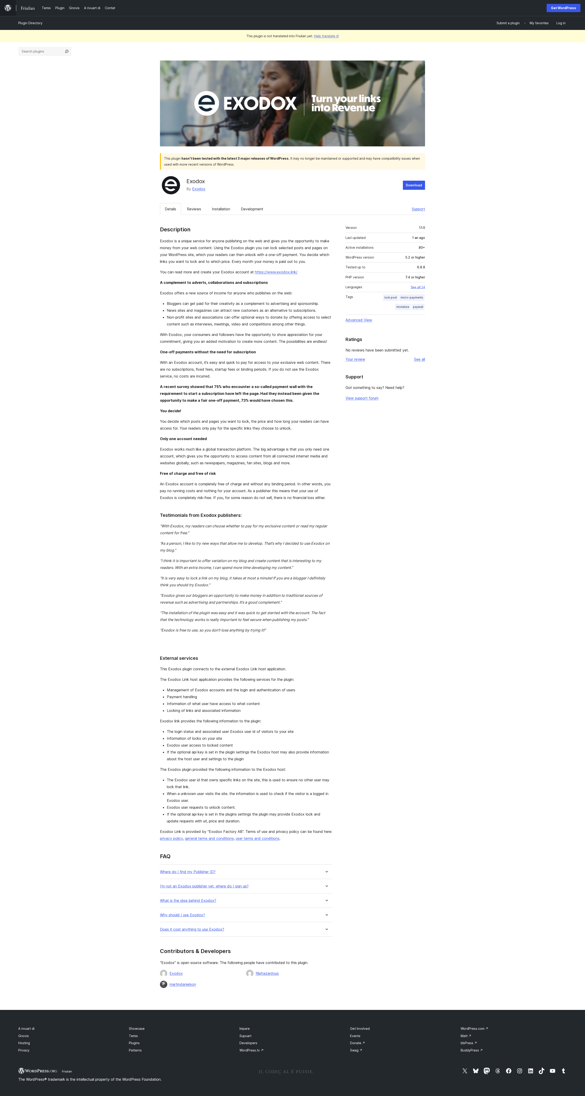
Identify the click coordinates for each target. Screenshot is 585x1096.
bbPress (469, 1043)
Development (252, 209)
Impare (244, 1028)
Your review (355, 359)
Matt (466, 1036)
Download (414, 185)
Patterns (135, 1050)
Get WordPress (563, 8)
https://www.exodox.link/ (276, 272)
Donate (357, 1043)
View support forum (362, 398)
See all (419, 359)
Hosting (24, 1043)
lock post (390, 297)
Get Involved (360, 1028)
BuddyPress (472, 1050)
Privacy (23, 1050)
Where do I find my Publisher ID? (187, 872)
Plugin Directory (30, 23)
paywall (418, 307)
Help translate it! (326, 36)
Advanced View (359, 320)
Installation (221, 209)
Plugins (134, 1043)
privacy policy (171, 838)
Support (418, 209)
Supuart (245, 1036)
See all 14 (418, 287)
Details (170, 209)
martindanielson (183, 984)
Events (355, 1036)
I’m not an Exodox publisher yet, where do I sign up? (204, 886)
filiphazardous (267, 973)
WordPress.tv (251, 1050)
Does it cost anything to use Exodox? (192, 929)
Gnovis (23, 1036)
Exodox (198, 189)
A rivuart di (26, 1028)
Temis (133, 1036)
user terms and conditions (257, 838)
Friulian (67, 1071)
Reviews (194, 209)
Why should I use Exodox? (182, 915)
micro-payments (412, 297)
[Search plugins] (66, 51)
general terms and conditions (209, 838)
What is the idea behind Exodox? (188, 900)
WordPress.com (474, 1028)
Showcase (137, 1028)
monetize (402, 307)
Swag (356, 1050)
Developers (248, 1043)
